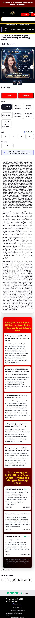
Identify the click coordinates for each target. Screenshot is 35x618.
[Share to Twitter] (3, 580)
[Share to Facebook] (9, 580)
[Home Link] (13, 13)
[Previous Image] (3, 67)
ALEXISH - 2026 (6, 570)
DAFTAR (26, 95)
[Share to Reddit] (24, 580)
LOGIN (25, 14)
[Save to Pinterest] (19, 580)
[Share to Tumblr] (30, 580)
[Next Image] (31, 67)
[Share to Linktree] (14, 580)
